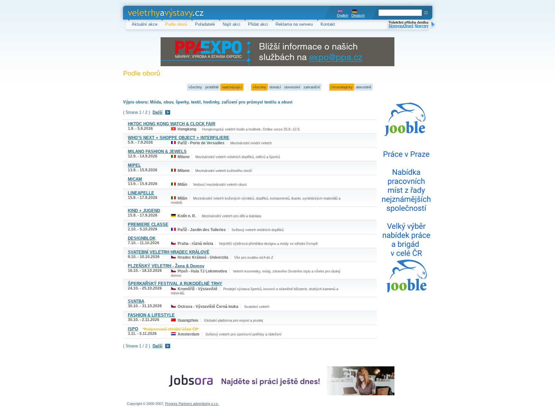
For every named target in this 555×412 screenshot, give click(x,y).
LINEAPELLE (141, 193)
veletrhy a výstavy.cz (148, 13)
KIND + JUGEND (144, 210)
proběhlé (212, 87)
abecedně (363, 87)
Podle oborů (176, 24)
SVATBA (136, 301)
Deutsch (358, 15)
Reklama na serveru (294, 24)
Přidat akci (258, 24)
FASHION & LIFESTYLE (151, 315)
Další (158, 112)
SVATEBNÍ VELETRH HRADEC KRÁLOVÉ (168, 252)
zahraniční (312, 87)
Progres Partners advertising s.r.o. (192, 404)
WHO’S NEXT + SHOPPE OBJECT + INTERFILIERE (178, 137)
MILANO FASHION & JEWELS (157, 151)
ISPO (133, 329)
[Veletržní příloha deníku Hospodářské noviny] (411, 25)
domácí (275, 87)
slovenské (292, 87)
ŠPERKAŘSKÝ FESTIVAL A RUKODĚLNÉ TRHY (175, 283)
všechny (195, 87)
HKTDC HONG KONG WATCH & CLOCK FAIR (171, 123)
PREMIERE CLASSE (148, 224)
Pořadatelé (205, 24)
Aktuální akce (144, 24)
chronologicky (342, 87)
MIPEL (134, 165)
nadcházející (232, 87)
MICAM (135, 179)
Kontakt (328, 24)
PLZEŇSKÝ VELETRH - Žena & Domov (166, 266)
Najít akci (231, 24)
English (342, 15)
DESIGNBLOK (141, 238)
